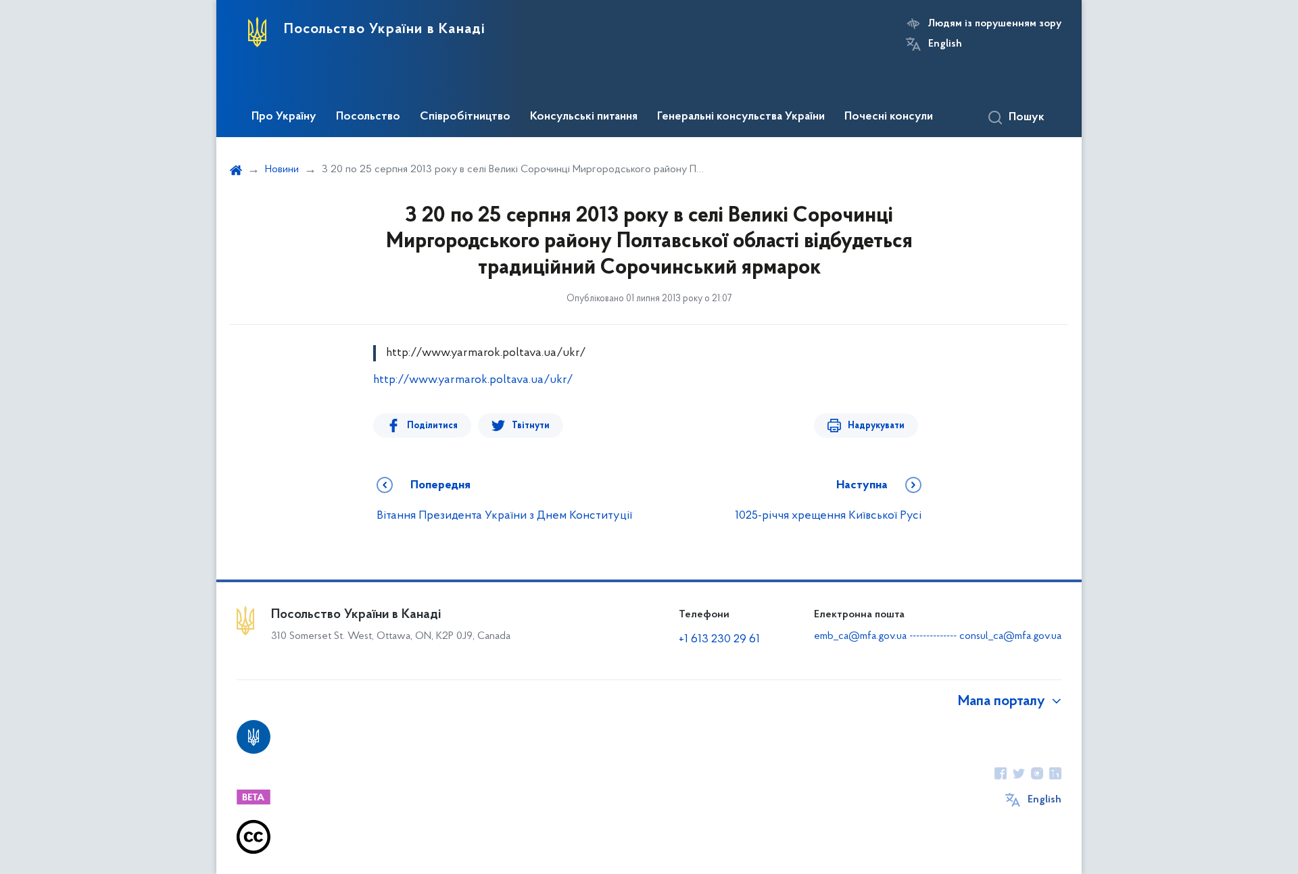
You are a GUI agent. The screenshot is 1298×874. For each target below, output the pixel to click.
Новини (282, 169)
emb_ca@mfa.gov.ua (860, 636)
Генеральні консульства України (741, 117)
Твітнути (531, 426)
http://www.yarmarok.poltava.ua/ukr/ (473, 380)
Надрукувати (876, 426)
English (945, 43)
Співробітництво (465, 117)
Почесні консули (888, 117)
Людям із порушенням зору (994, 23)
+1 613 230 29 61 (719, 640)
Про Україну (283, 117)
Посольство (368, 117)
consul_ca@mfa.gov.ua (1010, 636)
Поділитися (432, 426)
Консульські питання (584, 117)
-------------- (934, 636)
